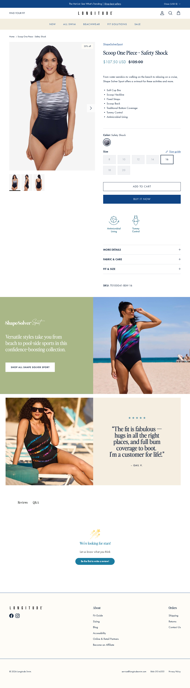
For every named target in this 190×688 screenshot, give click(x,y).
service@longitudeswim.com (134, 671)
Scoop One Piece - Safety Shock (32, 36)
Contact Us (175, 627)
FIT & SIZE (109, 269)
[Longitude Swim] (95, 13)
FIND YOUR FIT (17, 13)
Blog (95, 627)
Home (11, 36)
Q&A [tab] (36, 502)
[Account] (161, 13)
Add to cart (142, 186)
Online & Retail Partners (106, 639)
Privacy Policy (175, 671)
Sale (138, 24)
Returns (172, 621)
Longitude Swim (24, 671)
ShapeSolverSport (113, 44)
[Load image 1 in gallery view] (52, 106)
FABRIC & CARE (112, 259)
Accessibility (99, 633)
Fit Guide (98, 615)
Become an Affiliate (103, 644)
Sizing (96, 621)
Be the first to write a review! (95, 561)
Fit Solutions (117, 24)
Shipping (173, 615)
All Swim (69, 24)
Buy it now (142, 199)
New (52, 24)
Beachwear (91, 24)
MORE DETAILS (112, 249)
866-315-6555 (157, 671)
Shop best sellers (112, 3)
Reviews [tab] (23, 502)
